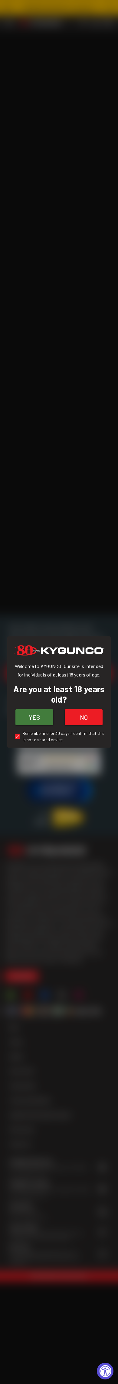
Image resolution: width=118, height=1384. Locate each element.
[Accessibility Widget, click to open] (105, 1371)
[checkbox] (59, 736)
